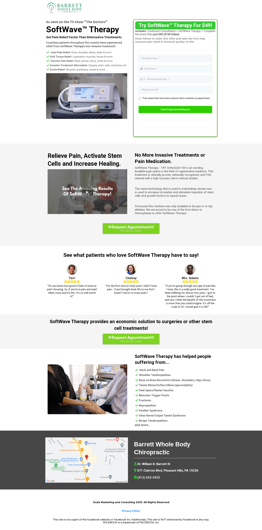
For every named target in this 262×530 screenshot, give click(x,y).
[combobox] (142, 79)
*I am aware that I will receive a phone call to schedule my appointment (176, 98)
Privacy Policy (131, 511)
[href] (86, 459)
